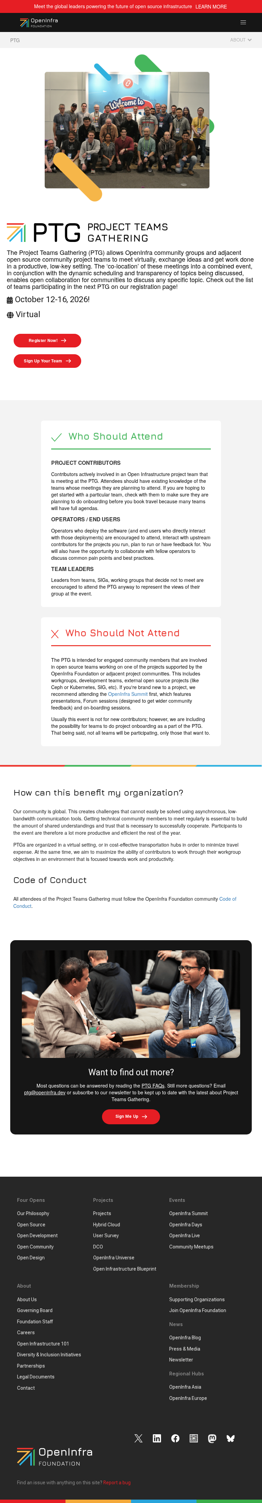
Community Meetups (191, 1246)
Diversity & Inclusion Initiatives (49, 1354)
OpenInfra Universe (113, 1257)
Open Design (31, 1257)
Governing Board (35, 1310)
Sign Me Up (127, 1116)
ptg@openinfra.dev (45, 1092)
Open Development (37, 1235)
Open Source (31, 1224)
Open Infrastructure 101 (43, 1343)
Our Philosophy (33, 1213)
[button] (243, 22)
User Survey (106, 1235)
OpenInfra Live (184, 1235)
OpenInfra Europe (188, 1398)
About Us (27, 1299)
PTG (15, 40)
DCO (98, 1246)
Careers (26, 1332)
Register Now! (43, 340)
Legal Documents (36, 1376)
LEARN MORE (211, 6)
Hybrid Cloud (106, 1224)
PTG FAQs (153, 1085)
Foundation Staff (35, 1321)
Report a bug (117, 1482)
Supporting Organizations (197, 1299)
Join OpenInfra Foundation (197, 1310)
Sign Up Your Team (43, 361)
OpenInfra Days (185, 1224)
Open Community (35, 1246)
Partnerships (31, 1366)
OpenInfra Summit (128, 693)
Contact (26, 1388)
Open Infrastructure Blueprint (124, 1269)
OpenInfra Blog (185, 1337)
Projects (102, 1213)
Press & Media (184, 1349)
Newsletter (181, 1359)
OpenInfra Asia (185, 1387)
